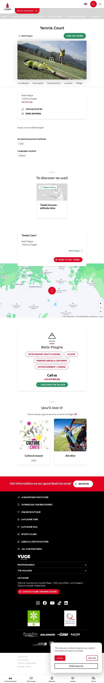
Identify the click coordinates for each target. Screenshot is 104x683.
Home (4, 16)
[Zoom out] (101, 308)
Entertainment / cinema (52, 367)
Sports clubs (29, 534)
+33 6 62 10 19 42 (34, 109)
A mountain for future (34, 497)
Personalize (76, 666)
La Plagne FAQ (29, 527)
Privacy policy (23, 660)
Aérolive (70, 455)
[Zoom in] (101, 304)
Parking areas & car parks (52, 360)
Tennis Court (96, 16)
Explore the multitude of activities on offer (27, 16)
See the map (27, 102)
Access (71, 354)
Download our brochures (36, 504)
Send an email (33, 113)
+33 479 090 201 (52, 379)
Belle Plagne (74, 251)
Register (84, 484)
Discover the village (53, 384)
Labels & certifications (34, 541)
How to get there (69, 259)
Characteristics (54, 83)
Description (37, 83)
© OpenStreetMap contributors (86, 316)
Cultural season (34, 455)
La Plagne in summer (55, 16)
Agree (59, 658)
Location (68, 83)
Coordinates (23, 83)
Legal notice (22, 656)
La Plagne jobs (29, 519)
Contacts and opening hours (39, 591)
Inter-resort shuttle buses (44, 354)
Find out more (74, 36)
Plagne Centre (49, 187)
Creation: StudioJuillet (26, 663)
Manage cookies (24, 666)
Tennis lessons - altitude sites (49, 206)
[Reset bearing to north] (101, 312)
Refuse (92, 658)
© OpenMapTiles (68, 316)
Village (79, 83)
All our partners (31, 549)
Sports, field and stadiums (76, 16)
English (85, 4)
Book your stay (25, 11)
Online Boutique (31, 512)
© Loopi (100, 316)
